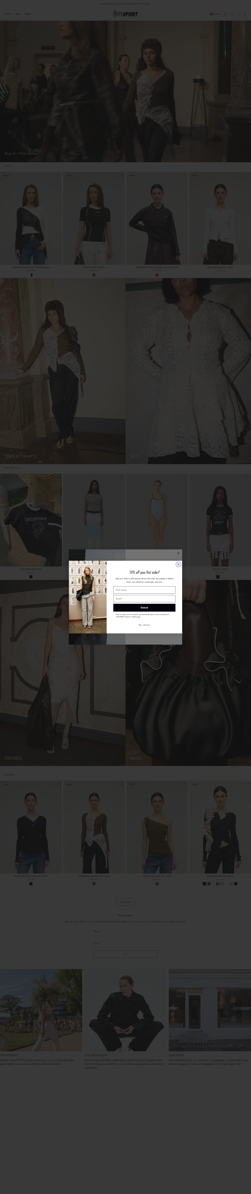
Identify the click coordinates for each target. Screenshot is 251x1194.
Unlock (144, 607)
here (139, 617)
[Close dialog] (178, 564)
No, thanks (144, 624)
